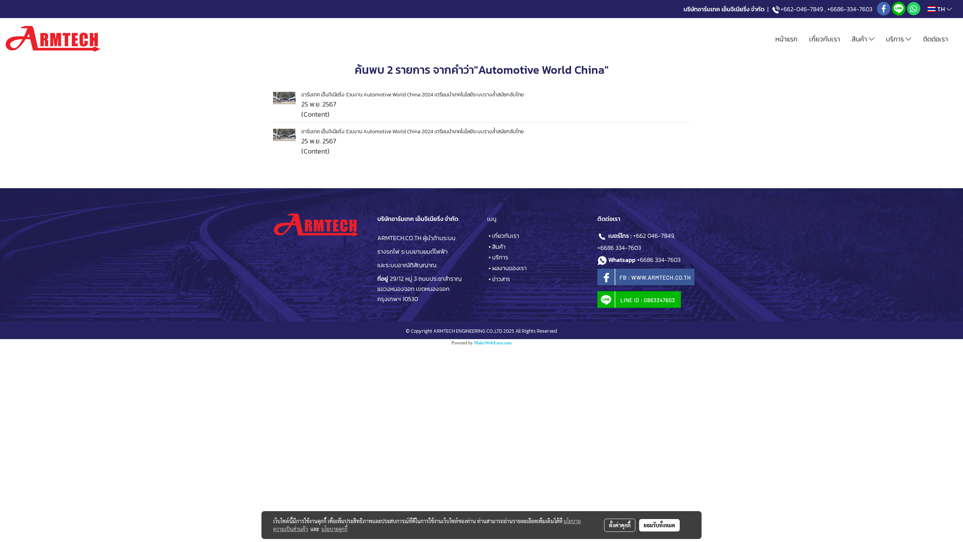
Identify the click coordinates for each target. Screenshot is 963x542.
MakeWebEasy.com (493, 343)
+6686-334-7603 (849, 9)
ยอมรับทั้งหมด (659, 525)
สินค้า (860, 39)
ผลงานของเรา (509, 268)
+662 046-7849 (653, 235)
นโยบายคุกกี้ (334, 528)
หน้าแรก (786, 39)
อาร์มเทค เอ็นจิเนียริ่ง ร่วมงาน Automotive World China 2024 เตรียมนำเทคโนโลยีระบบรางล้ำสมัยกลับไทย (412, 95)
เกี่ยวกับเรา (824, 39)
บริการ (895, 39)
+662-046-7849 (802, 9)
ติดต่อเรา (935, 39)
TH (941, 9)
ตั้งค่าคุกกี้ (619, 525)
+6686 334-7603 (619, 247)
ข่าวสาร (501, 278)
